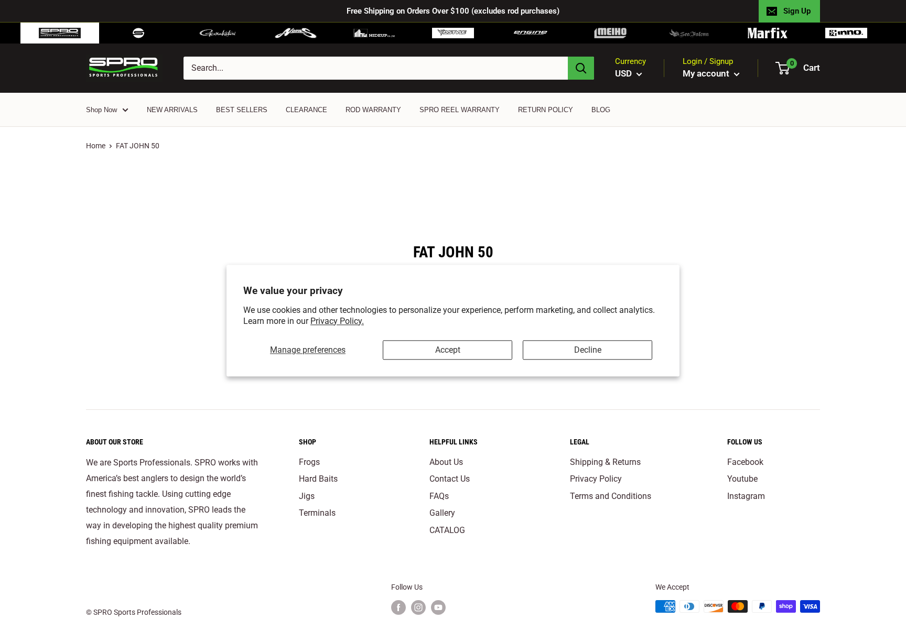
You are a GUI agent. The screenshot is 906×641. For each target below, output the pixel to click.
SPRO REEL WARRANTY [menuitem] (459, 110)
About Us (446, 462)
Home (95, 146)
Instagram (746, 496)
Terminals (317, 513)
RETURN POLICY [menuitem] (545, 110)
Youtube (742, 479)
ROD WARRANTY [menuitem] (373, 110)
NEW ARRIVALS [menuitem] (172, 110)
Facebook (745, 462)
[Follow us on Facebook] (398, 607)
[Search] (581, 68)
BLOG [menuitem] (600, 110)
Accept (447, 350)
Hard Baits (318, 479)
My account (707, 73)
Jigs (307, 496)
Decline (587, 350)
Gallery (442, 513)
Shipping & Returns (605, 462)
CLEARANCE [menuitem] (306, 110)
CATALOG (447, 530)
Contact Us (449, 479)
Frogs (309, 462)
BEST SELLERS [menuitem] (241, 110)
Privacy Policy (596, 479)
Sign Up (797, 11)
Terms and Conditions (610, 496)
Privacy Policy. (337, 321)
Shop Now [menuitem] (101, 110)
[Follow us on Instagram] (418, 607)
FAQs (439, 496)
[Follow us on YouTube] (438, 607)
